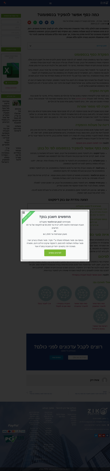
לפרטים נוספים (55, 253)
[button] (23, 212)
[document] (55, 235)
